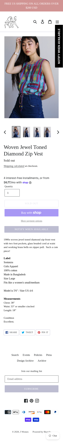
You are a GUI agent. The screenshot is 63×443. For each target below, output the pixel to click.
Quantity (9, 186)
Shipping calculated (14, 166)
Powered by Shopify (42, 432)
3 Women (24, 432)
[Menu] (57, 21)
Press (49, 355)
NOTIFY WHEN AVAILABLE (31, 229)
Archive (42, 360)
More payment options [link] (31, 221)
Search (15, 355)
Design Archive (25, 360)
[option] (16, 132)
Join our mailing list (31, 371)
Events (26, 355)
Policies (38, 355)
